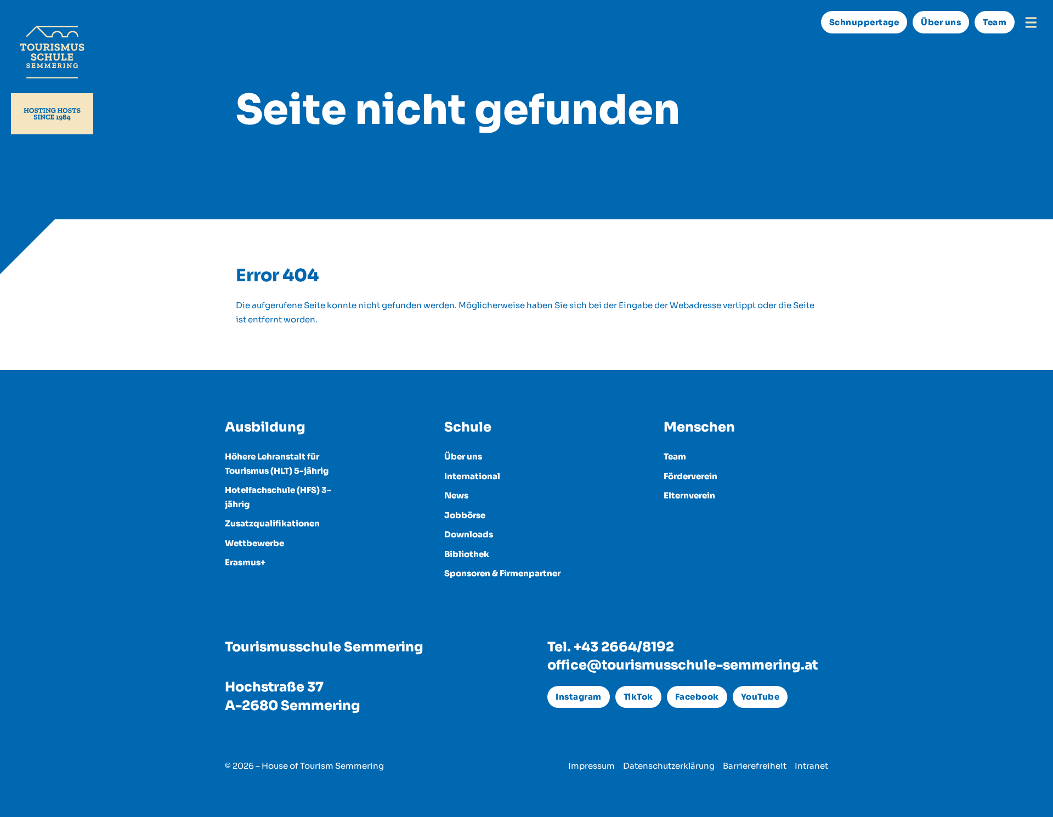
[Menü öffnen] (1031, 22)
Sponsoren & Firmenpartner (502, 573)
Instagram (579, 696)
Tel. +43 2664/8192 (610, 647)
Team (994, 22)
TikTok (638, 696)
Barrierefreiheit (754, 766)
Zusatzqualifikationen (272, 523)
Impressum (591, 766)
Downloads (468, 534)
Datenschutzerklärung (669, 766)
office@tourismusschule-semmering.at (682, 665)
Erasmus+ (245, 562)
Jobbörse (464, 515)
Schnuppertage (864, 22)
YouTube (760, 696)
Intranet (811, 766)
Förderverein (690, 476)
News (456, 495)
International (472, 476)
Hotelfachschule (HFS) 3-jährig (278, 497)
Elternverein (689, 495)
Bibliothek (466, 554)
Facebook (697, 696)
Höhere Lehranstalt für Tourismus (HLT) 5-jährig (277, 463)
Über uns (941, 22)
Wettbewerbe (254, 543)
